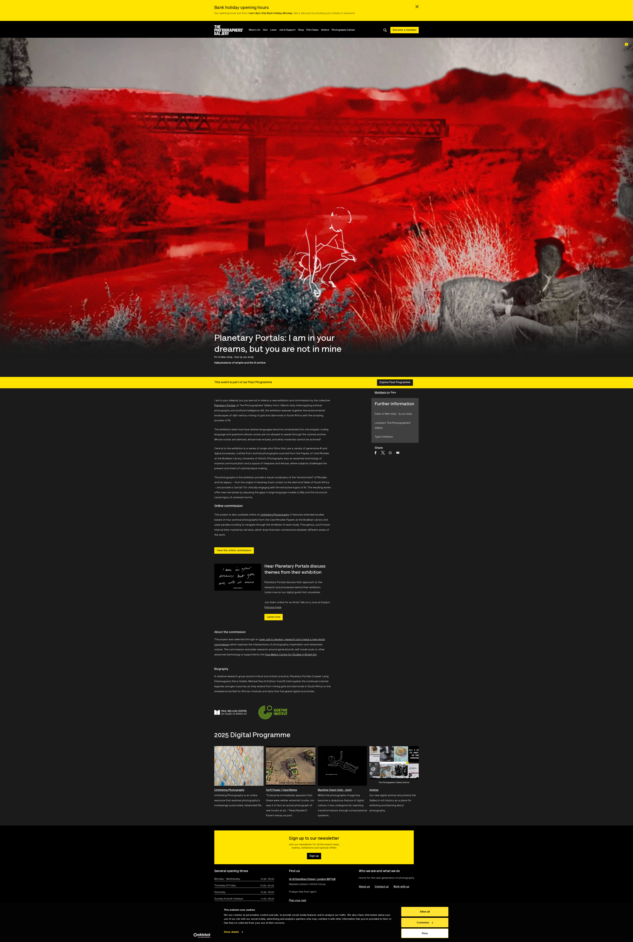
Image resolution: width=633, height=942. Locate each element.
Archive (325, 30)
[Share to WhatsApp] (390, 452)
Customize (423, 922)
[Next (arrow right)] (627, 471)
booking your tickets (328, 13)
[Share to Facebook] (375, 452)
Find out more (272, 607)
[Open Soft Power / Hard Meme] (290, 766)
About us (364, 886)
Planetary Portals (225, 405)
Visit (265, 30)
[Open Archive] (394, 766)
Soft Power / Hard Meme (281, 790)
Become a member (405, 30)
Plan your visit (297, 900)
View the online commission (234, 550)
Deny (425, 933)
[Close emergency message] (417, 6)
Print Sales (312, 30)
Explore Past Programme (394, 382)
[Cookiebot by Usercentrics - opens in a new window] (202, 935)
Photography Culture (343, 30)
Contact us (382, 886)
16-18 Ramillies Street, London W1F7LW (312, 879)
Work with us (401, 886)
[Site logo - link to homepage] (231, 30)
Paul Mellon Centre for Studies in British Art (291, 654)
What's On (254, 30)
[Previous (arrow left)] (6, 471)
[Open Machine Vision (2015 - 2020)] (342, 766)
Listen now (273, 617)
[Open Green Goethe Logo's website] (273, 712)
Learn (273, 30)
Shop (301, 30)
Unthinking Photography (274, 515)
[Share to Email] (397, 452)
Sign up (314, 856)
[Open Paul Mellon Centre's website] (230, 712)
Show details (231, 931)
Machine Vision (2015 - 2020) (335, 790)
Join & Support (287, 30)
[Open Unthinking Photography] (239, 766)
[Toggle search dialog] (385, 30)
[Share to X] (382, 452)
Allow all (425, 911)
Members (380, 392)
